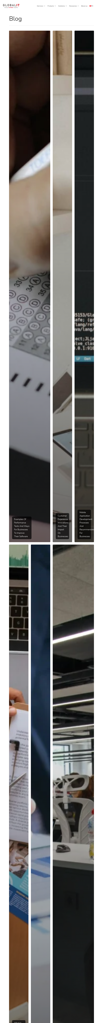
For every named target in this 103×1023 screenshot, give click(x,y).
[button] (41, 6)
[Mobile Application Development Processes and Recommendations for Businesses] (84, 286)
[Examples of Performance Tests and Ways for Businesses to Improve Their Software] (29, 286)
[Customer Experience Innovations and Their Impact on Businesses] (62, 286)
